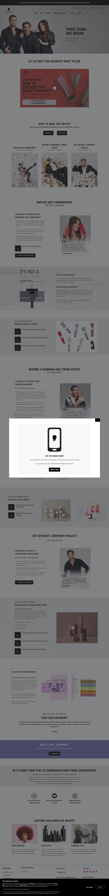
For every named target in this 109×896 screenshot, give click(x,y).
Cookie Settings (89, 887)
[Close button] (97, 420)
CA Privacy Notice (23, 885)
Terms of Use (32, 883)
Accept (100, 887)
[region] (54, 887)
